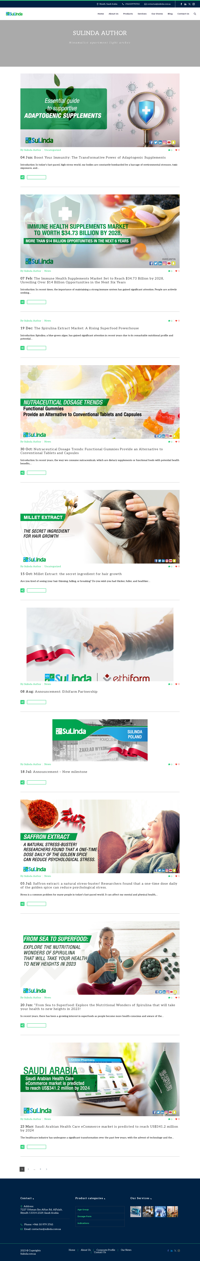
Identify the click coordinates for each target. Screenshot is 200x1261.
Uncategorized (52, 150)
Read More (36, 177)
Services (142, 14)
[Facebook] (181, 4)
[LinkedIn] (185, 4)
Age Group (83, 1209)
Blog (170, 14)
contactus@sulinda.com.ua (158, 4)
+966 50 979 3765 (43, 1224)
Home (101, 14)
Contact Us (183, 14)
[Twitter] (189, 4)
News (47, 271)
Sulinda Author (32, 150)
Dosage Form (84, 1216)
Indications (83, 1223)
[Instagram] (194, 4)
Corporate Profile (105, 1250)
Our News (126, 1250)
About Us (113, 14)
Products (128, 14)
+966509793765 (132, 4)
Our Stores (157, 14)
